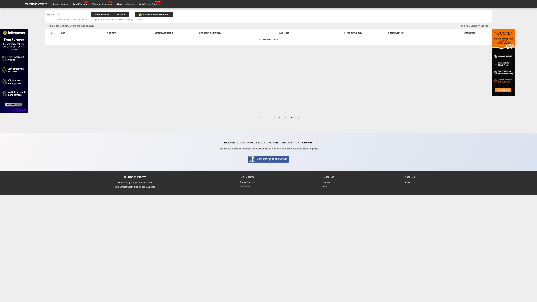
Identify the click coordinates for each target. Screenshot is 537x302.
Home (55, 4)
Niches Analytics (247, 182)
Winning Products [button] (102, 4)
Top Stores (245, 186)
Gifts (90, 19)
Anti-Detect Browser (150, 4)
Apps (324, 186)
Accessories (120, 19)
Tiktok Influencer (126, 4)
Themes (326, 182)
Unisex (84, 19)
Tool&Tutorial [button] (80, 4)
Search (121, 14)
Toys (95, 19)
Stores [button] (65, 4)
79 (285, 117)
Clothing (102, 19)
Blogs (407, 182)
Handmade (75, 19)
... (272, 117)
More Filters (102, 14)
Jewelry (130, 19)
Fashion (110, 19)
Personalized (63, 19)
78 (278, 117)
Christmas (139, 19)
